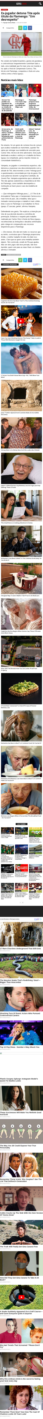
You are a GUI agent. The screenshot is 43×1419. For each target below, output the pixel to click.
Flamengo (4, 9)
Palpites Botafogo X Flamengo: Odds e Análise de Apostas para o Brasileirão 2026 (34, 896)
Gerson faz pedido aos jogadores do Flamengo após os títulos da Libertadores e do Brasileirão (7, 105)
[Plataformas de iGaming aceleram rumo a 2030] (7, 830)
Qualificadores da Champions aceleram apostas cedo (21, 837)
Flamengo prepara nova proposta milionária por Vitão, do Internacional (34, 104)
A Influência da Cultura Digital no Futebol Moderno (35, 857)
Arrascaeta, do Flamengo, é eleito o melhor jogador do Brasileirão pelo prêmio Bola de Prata (7, 134)
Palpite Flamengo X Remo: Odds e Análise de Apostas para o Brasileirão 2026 (21, 894)
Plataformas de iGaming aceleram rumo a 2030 (6, 836)
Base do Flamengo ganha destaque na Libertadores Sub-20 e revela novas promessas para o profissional (35, 877)
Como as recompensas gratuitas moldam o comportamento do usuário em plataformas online (7, 858)
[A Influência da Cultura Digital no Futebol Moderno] (35, 849)
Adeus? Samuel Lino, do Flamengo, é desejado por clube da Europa (34, 133)
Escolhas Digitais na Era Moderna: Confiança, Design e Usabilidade (21, 857)
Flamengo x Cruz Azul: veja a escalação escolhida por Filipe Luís (20, 103)
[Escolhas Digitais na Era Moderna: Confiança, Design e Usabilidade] (21, 849)
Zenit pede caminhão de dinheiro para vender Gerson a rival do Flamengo (20, 133)
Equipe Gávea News (9, 22)
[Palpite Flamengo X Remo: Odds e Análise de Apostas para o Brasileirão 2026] (21, 887)
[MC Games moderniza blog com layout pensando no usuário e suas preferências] (21, 868)
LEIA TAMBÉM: (21, 824)
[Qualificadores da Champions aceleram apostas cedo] (21, 831)
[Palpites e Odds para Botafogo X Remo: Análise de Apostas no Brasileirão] (7, 868)
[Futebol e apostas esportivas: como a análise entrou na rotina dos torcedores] (35, 832)
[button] (39, 3)
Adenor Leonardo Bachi (13, 254)
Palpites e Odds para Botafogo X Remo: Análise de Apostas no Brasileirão (7, 876)
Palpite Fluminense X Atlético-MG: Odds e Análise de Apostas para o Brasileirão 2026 (7, 896)
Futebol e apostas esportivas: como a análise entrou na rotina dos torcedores (35, 840)
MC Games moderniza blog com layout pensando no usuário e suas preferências (21, 874)
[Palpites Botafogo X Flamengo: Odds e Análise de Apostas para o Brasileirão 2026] (35, 888)
